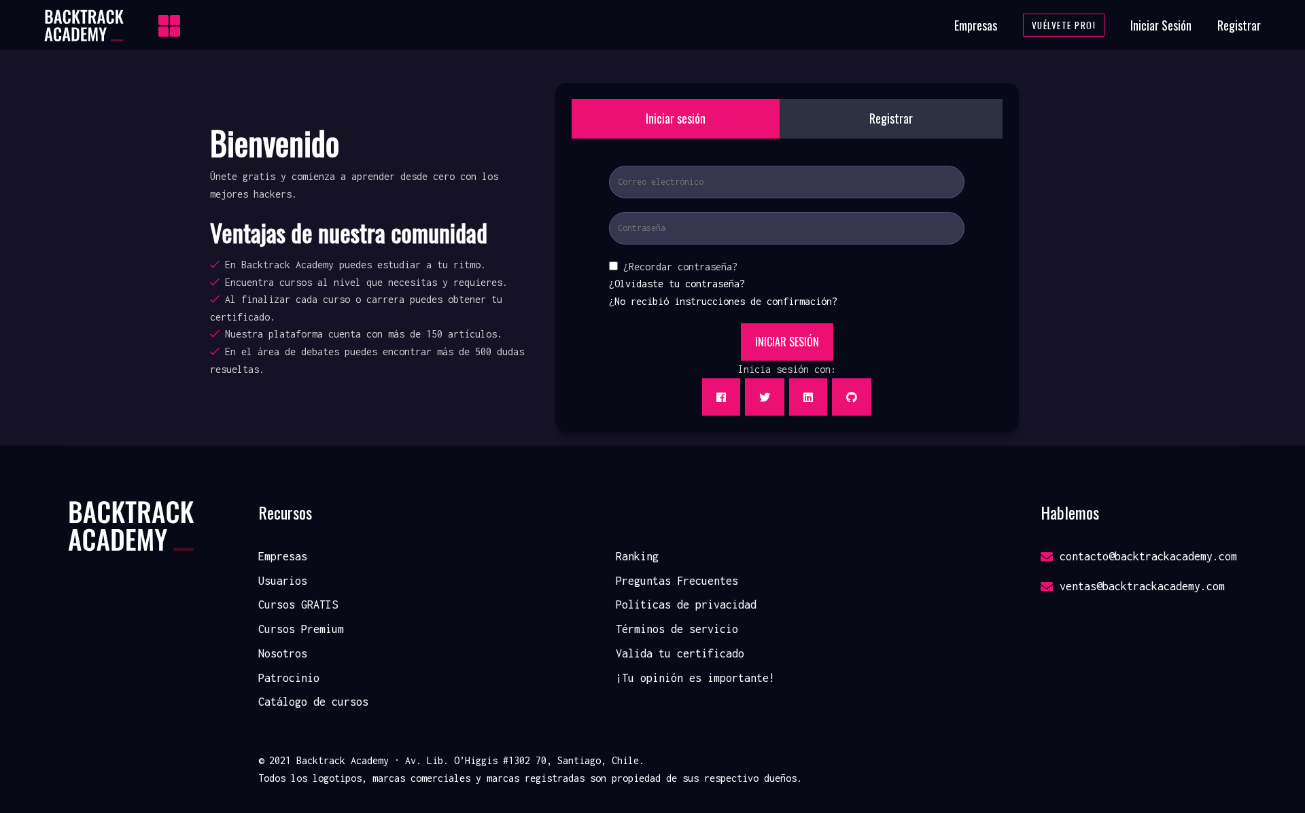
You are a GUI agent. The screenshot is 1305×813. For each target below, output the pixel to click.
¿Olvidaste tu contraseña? (677, 283)
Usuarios (282, 581)
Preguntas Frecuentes (677, 581)
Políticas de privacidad (686, 604)
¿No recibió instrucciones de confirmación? (723, 301)
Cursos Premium (301, 629)
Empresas (975, 25)
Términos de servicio (677, 629)
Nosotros (282, 653)
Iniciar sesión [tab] (676, 118)
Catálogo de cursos (313, 701)
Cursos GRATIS (298, 604)
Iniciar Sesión (1160, 25)
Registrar (1239, 25)
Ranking (637, 556)
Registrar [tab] (891, 118)
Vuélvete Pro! (1064, 25)
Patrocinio (288, 678)
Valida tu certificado (680, 653)
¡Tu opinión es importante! (695, 678)
